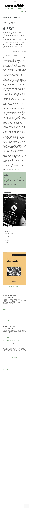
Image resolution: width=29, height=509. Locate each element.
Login (14, 1)
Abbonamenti (7, 180)
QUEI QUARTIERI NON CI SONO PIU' (11, 357)
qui (20, 177)
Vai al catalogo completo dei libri (10, 286)
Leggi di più (5, 306)
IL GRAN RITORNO (7, 292)
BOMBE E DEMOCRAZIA (8, 309)
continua (17, 169)
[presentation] (1, 269)
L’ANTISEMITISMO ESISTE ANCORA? (11, 340)
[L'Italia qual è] (14, 268)
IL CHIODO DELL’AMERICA (8, 324)
